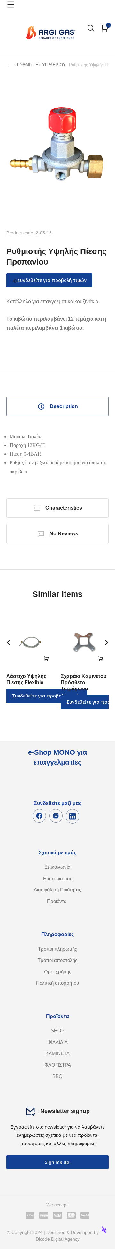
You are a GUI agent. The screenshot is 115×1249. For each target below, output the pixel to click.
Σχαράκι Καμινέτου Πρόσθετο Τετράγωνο (83, 682)
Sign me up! (57, 1162)
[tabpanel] (57, 454)
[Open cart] (105, 28)
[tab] (57, 406)
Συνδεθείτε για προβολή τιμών (52, 280)
